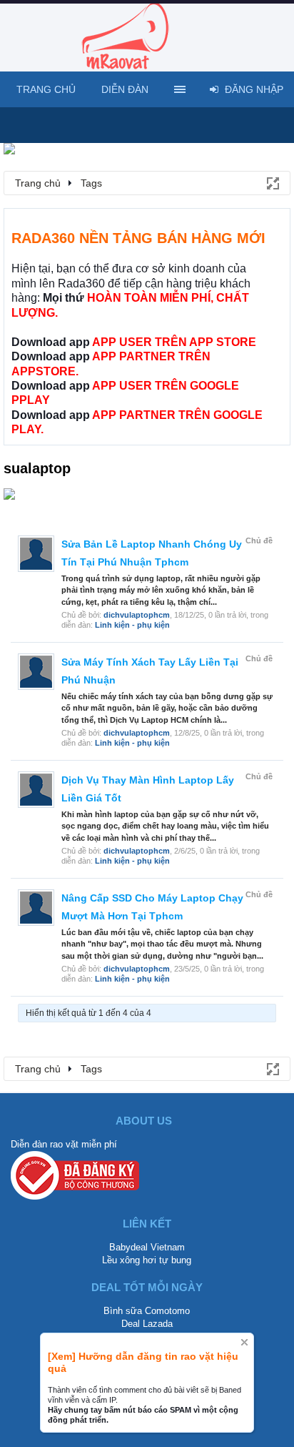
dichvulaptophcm (136, 615)
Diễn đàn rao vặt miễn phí (64, 1144)
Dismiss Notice (244, 1342)
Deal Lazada (147, 1323)
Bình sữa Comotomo (146, 1310)
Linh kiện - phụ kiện (132, 625)
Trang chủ (46, 89)
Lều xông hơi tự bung (146, 1260)
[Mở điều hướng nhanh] (272, 182)
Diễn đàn (124, 89)
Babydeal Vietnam (147, 1247)
